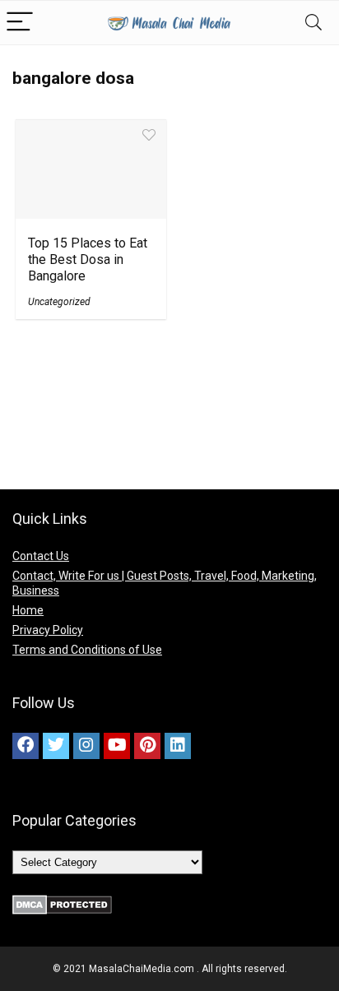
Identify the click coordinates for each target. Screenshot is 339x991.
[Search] (313, 22)
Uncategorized (59, 302)
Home (28, 610)
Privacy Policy (47, 630)
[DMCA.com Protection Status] (62, 902)
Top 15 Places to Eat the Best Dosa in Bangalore (87, 259)
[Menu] (19, 22)
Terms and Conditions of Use (87, 649)
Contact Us (40, 556)
